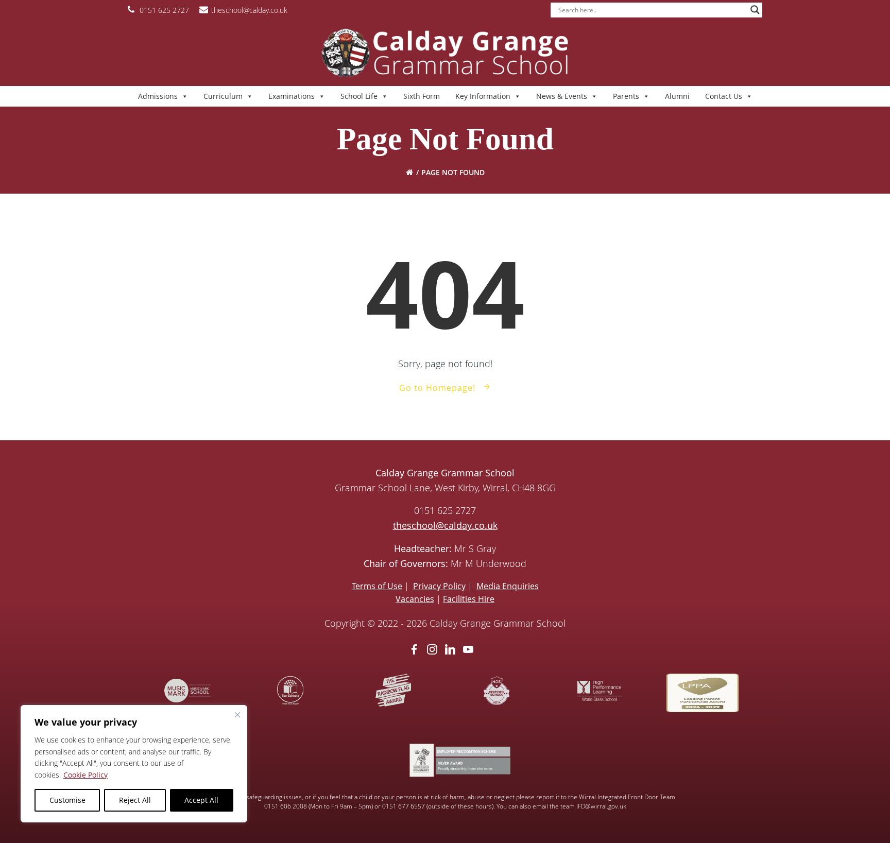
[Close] (237, 714)
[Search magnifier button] (755, 10)
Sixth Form (421, 96)
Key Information (482, 96)
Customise (67, 800)
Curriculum (223, 96)
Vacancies (415, 599)
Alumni (677, 96)
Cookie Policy (85, 775)
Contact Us (723, 96)
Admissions (158, 96)
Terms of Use (377, 586)
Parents (626, 96)
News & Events (561, 96)
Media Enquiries (507, 586)
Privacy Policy (439, 586)
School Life (359, 96)
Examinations (291, 96)
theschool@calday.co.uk (445, 525)
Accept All (201, 800)
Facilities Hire (468, 599)
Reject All (135, 800)
